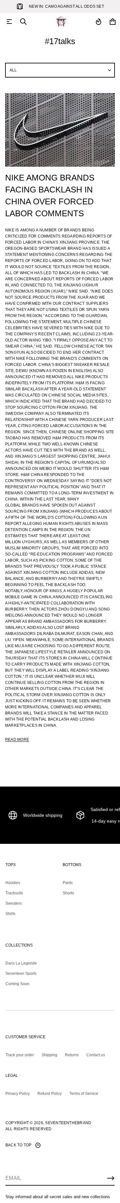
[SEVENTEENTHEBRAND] (61, 21)
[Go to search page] (23, 21)
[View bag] (113, 21)
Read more (17, 739)
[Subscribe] (111, 1178)
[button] (23, 21)
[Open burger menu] (9, 21)
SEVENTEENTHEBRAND (68, 1123)
